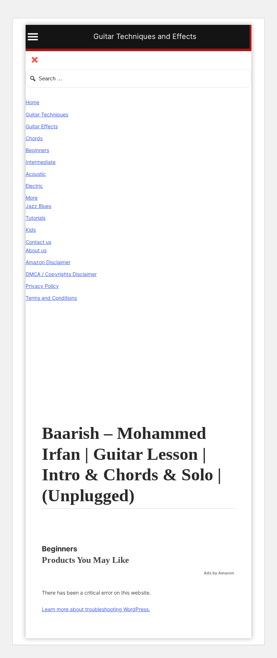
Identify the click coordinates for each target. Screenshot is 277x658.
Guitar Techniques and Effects (144, 36)
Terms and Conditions (51, 298)
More (32, 198)
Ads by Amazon (219, 573)
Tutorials (35, 218)
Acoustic (36, 174)
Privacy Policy (42, 286)
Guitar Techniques (47, 114)
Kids (31, 230)
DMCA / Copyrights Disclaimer (61, 274)
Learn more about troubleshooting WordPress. (96, 609)
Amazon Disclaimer (48, 262)
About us (36, 250)
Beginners (37, 150)
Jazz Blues (38, 206)
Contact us (38, 242)
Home (32, 102)
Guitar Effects (42, 126)
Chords (34, 138)
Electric (34, 186)
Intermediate (41, 162)
